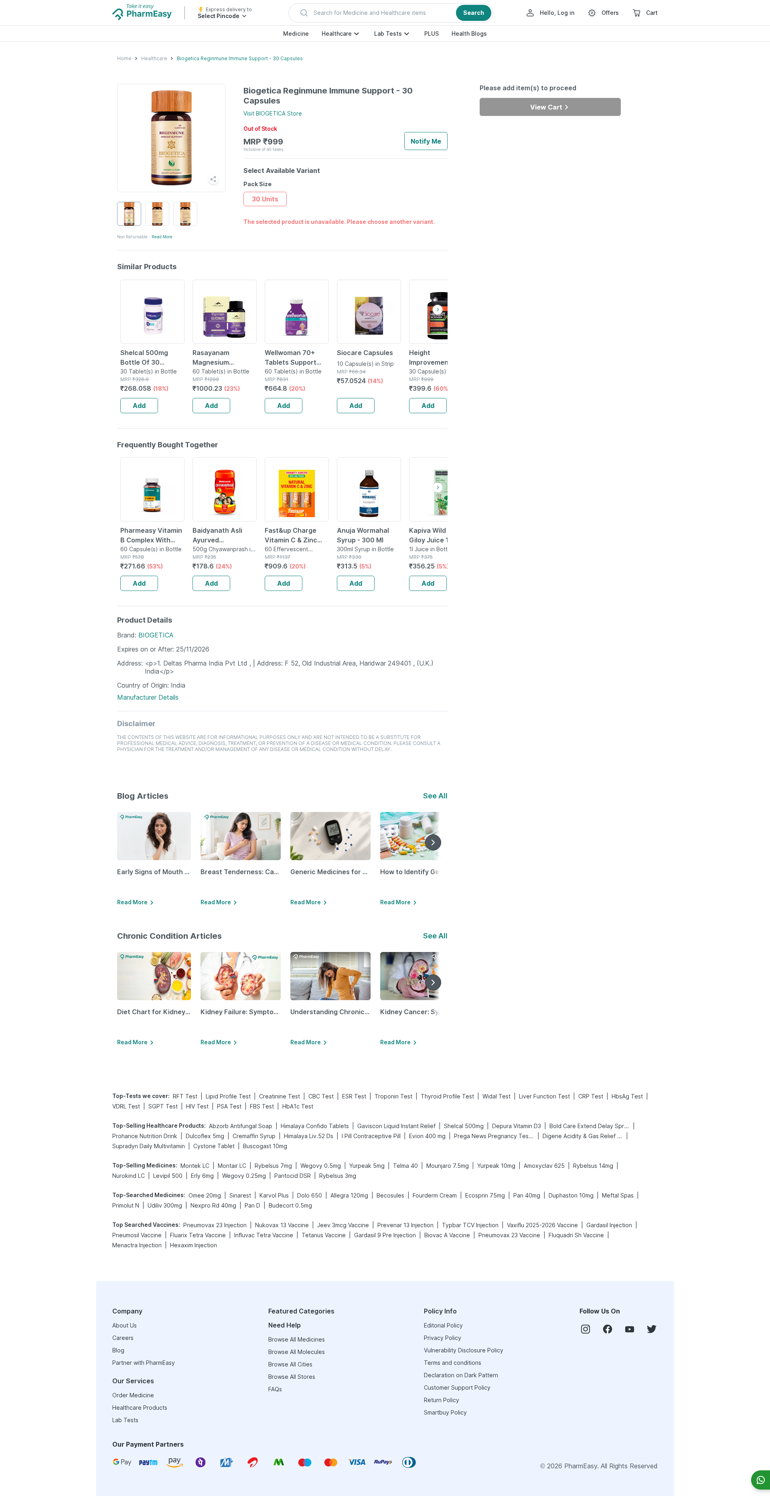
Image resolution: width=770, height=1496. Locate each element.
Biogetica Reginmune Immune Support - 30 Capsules (240, 58)
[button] (390, 12)
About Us (124, 1325)
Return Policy (441, 1400)
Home (124, 58)
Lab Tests (388, 33)
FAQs (275, 1389)
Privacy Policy (442, 1337)
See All (435, 796)
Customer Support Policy (457, 1387)
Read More (162, 236)
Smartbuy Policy (445, 1412)
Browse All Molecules (296, 1351)
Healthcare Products (139, 1407)
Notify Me (426, 141)
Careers (123, 1337)
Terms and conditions (452, 1362)
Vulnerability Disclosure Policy (463, 1350)
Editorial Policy (443, 1325)
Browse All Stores (291, 1376)
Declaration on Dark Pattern (461, 1375)
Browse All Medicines (296, 1339)
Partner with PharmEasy (143, 1362)
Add (139, 406)
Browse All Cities (290, 1364)
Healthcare (337, 33)
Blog (118, 1350)
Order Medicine (133, 1395)
